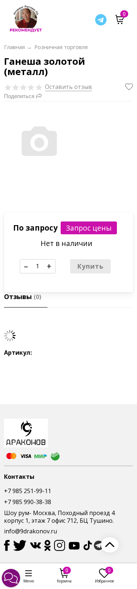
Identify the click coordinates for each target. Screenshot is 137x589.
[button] (11, 578)
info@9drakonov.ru (30, 531)
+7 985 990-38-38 (27, 502)
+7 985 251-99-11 (27, 491)
